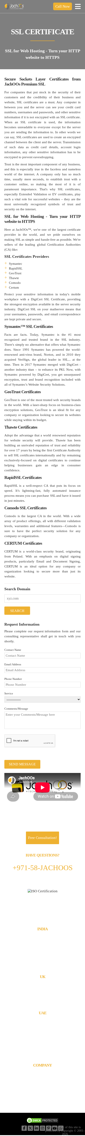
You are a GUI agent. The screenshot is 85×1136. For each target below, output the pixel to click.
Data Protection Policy (42, 1097)
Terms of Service (42, 1089)
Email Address (12, 664)
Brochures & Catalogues (43, 1077)
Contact (42, 1081)
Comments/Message (16, 708)
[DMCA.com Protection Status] (42, 1120)
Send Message (22, 764)
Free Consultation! (42, 838)
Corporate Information (42, 1073)
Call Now (62, 6)
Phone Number (13, 679)
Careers (42, 1085)
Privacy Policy (43, 1101)
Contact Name (12, 649)
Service (8, 693)
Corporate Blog (42, 1093)
